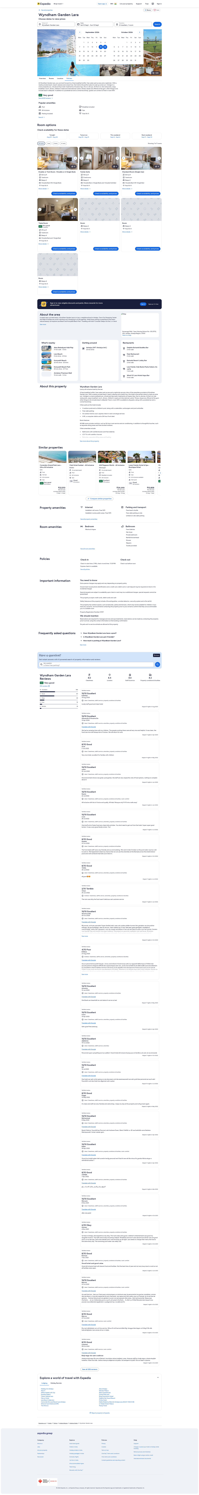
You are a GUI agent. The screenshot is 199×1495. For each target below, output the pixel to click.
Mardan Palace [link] (104, 1391)
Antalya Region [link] (63, 1423)
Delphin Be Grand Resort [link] (107, 1398)
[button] (84, 42)
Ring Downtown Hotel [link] (106, 1396)
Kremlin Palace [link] (45, 1394)
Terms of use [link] (105, 1450)
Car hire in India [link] (73, 1460)
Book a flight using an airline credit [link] (143, 1455)
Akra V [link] (43, 1391)
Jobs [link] (38, 1447)
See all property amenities (88, 519)
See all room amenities (87, 549)
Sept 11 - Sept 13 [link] (147, 137)
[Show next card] (160, 473)
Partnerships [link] (40, 1453)
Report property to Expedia (101, 1413)
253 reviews (44, 686)
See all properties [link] (47, 10)
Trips (147, 4)
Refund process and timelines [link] (142, 1452)
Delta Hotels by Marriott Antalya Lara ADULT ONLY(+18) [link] (116, 1402)
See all (41, 117)
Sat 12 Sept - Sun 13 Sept (89, 25)
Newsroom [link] (40, 1457)
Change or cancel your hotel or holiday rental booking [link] (146, 1447)
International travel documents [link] (142, 1458)
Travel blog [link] (72, 1467)
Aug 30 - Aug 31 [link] (84, 137)
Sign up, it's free (153, 304)
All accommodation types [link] (76, 1463)
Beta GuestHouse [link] (104, 1392)
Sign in (159, 4)
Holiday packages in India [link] (76, 1453)
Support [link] (136, 1443)
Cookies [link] (104, 1447)
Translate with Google (89, 727)
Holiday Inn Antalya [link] (47, 1389)
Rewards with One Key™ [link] (76, 1470)
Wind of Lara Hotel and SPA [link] (50, 1404)
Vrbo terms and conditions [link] (109, 1457)
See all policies (85, 569)
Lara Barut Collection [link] (47, 1400)
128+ (157, 73)
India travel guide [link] (74, 1443)
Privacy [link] (104, 1443)
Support (139, 4)
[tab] (44, 1383)
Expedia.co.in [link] (42, 1423)
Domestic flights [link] (74, 1457)
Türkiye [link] (55, 1423)
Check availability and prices (64, 193)
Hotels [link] (50, 1423)
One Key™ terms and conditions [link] (110, 1453)
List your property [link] (42, 1450)
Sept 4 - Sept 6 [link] (115, 137)
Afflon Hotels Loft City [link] (48, 1392)
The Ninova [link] (44, 1406)
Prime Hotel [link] (103, 1400)
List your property (126, 4)
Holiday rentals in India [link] (75, 1450)
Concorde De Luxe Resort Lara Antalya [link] (53, 1402)
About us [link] (39, 1443)
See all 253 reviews (45, 98)
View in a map (126, 335)
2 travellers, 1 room (126, 25)
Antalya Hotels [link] (74, 1423)
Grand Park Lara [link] (104, 1394)
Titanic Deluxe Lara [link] (47, 1396)
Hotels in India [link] (73, 1447)
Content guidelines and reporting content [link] (113, 1460)
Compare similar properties (101, 499)
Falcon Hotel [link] (45, 1398)
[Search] (157, 664)
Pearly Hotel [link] (103, 1406)
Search (157, 24)
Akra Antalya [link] (103, 1389)
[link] (156, 10)
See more (43, 324)
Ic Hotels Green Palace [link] (106, 1404)
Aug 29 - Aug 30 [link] (52, 137)
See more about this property (89, 441)
